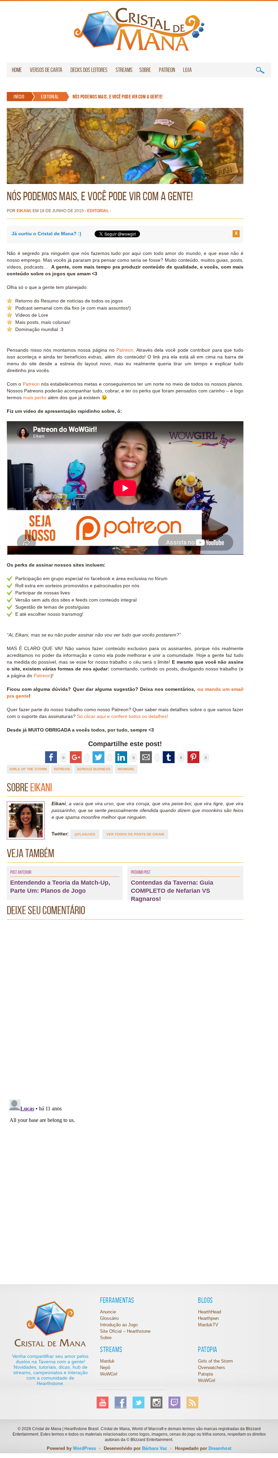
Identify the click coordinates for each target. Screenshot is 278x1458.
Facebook (120, 1402)
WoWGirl (139, 29)
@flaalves (84, 834)
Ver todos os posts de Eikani (135, 834)
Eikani (24, 210)
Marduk (107, 1361)
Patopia (205, 1374)
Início (19, 96)
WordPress (84, 1448)
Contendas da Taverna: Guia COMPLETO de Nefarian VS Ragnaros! (172, 890)
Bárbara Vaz (154, 1448)
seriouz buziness (94, 769)
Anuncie (108, 1311)
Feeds (192, 1402)
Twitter (138, 1402)
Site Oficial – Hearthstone (125, 1331)
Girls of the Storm (215, 1361)
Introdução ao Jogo (119, 1324)
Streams (124, 70)
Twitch (174, 1402)
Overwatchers (211, 1367)
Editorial (50, 96)
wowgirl (126, 769)
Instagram (156, 1402)
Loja (187, 70)
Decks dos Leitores (89, 70)
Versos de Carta (46, 70)
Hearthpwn (208, 1318)
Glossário (109, 1318)
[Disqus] (125, 1008)
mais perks (34, 397)
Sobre (145, 70)
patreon (62, 769)
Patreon (167, 70)
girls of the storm (28, 769)
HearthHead (209, 1311)
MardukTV (208, 1324)
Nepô (105, 1367)
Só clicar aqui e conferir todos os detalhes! (122, 716)
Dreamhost (220, 1448)
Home (17, 70)
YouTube (102, 1402)
